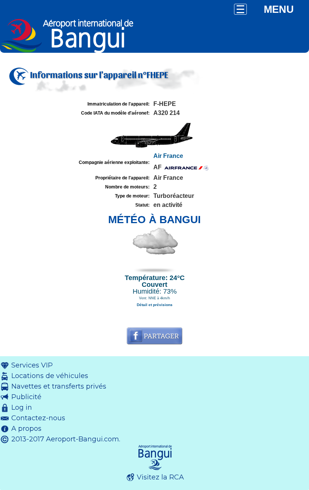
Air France (168, 156)
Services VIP (32, 365)
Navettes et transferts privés (58, 386)
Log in (21, 407)
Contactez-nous (38, 418)
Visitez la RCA (160, 477)
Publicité (26, 397)
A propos (26, 428)
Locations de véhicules (49, 376)
